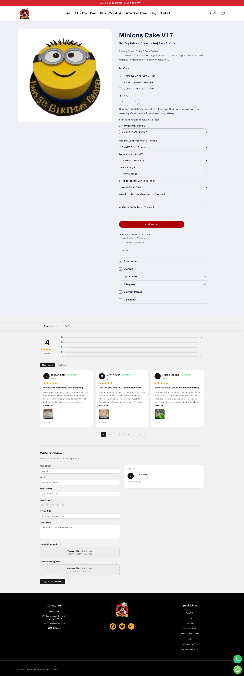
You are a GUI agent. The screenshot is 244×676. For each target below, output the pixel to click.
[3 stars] (52, 505)
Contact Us (190, 623)
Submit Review (54, 581)
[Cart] (223, 13)
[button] (210, 13)
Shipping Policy (189, 628)
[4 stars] (57, 505)
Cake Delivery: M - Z (189, 649)
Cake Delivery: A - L (190, 644)
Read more (48, 405)
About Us (190, 613)
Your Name (45, 466)
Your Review (46, 522)
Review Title (45, 511)
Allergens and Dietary (190, 634)
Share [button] (125, 250)
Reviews (50, 326)
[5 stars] (62, 505)
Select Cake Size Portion (132, 126)
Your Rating (46, 500)
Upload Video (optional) (50, 562)
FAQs (69, 326)
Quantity (123, 95)
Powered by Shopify (48, 669)
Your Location (46, 489)
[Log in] (216, 13)
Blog (190, 618)
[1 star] (42, 505)
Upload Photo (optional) (50, 544)
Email (43, 477)
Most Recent (47, 365)
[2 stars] (47, 505)
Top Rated (62, 365)
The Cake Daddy (33, 669)
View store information (133, 243)
